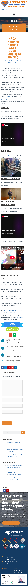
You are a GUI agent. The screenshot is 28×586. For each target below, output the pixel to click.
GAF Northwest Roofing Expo (8, 209)
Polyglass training (12, 155)
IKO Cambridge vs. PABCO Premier (16, 469)
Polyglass (8, 96)
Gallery (3, 576)
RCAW (2, 99)
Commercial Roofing (18, 572)
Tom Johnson (10, 477)
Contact (4, 580)
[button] (14, 14)
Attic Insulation (17, 576)
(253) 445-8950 (4, 9)
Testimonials (5, 574)
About (3, 572)
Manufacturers (17, 580)
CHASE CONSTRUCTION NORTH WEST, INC (12, 310)
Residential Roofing (18, 570)
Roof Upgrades (17, 574)
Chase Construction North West (14, 465)
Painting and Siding (18, 578)
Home (3, 570)
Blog (3, 578)
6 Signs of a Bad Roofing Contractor (14, 453)
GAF (6, 99)
